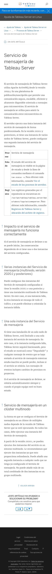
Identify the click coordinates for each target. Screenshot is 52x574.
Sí (18, 509)
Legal (18, 537)
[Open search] (47, 4)
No (27, 509)
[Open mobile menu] (6, 4)
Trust (26, 549)
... (13, 31)
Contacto (35, 549)
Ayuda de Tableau (13, 27)
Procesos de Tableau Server (28, 31)
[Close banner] (48, 11)
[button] (5, 42)
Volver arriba (27, 486)
